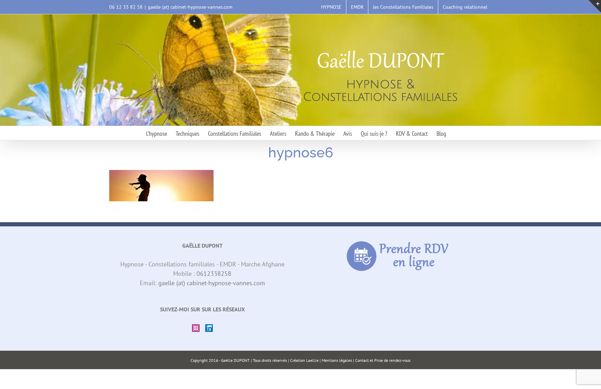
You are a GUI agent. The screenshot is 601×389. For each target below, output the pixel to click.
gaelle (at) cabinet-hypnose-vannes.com (190, 7)
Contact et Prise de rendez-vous (382, 360)
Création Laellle (304, 360)
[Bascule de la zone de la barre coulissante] (594, 6)
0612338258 (214, 274)
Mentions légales (337, 360)
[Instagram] (196, 328)
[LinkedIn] (209, 328)
